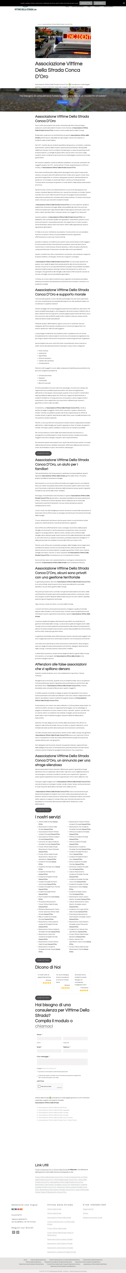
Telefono (67, 1047)
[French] (17, 1209)
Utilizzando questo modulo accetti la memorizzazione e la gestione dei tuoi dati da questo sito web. (59, 1076)
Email (39, 1047)
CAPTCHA (40, 1081)
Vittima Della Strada (54, 1213)
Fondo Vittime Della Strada (56, 1228)
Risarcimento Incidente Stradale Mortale (61, 1252)
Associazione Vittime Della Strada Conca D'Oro (66, 1182)
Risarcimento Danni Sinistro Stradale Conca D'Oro (52, 1184)
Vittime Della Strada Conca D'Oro (65, 1179)
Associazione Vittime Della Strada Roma (53, 1107)
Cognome (66, 1042)
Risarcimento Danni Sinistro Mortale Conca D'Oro (57, 1189)
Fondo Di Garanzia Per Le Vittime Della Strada (51, 1169)
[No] (124, 3)
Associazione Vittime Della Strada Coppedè (54, 1110)
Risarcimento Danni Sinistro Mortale (59, 1243)
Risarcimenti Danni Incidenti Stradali (59, 1239)
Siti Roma (66, 1271)
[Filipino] (15, 1209)
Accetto (86, 3)
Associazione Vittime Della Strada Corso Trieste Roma (58, 1120)
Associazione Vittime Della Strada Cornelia (53, 1115)
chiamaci (44, 1026)
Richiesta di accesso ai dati (92, 1217)
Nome (40, 1034)
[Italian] (19, 1209)
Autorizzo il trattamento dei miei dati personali (53, 1071)
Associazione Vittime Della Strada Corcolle (53, 1112)
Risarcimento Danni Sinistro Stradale (60, 1248)
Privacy (85, 1213)
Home (39, 24)
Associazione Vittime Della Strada (59, 1217)
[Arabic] (13, 1209)
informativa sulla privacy (49, 1068)
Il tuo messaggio (43, 1056)
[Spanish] (21, 1209)
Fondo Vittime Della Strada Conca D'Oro (49, 1177)
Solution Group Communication (78, 1271)
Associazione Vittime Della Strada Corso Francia (56, 1117)
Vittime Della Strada (54, 1209)
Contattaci (63, 102)
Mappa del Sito (88, 1209)
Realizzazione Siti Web (56, 1271)
